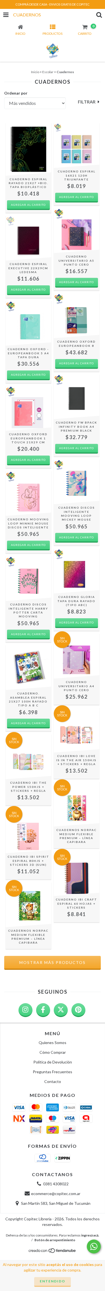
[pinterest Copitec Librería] (78, 1010)
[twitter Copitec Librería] (61, 1010)
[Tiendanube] (52, 1252)
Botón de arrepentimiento (54, 1240)
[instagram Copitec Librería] (25, 1010)
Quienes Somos (52, 1042)
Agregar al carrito (76, 197)
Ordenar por (15, 93)
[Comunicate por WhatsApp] (94, 1246)
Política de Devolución (52, 1062)
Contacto (52, 1081)
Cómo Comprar (52, 1052)
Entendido (52, 1281)
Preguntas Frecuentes (52, 1071)
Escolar (47, 72)
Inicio (35, 72)
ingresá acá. (90, 1235)
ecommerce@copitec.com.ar (55, 1193)
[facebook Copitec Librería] (43, 1010)
